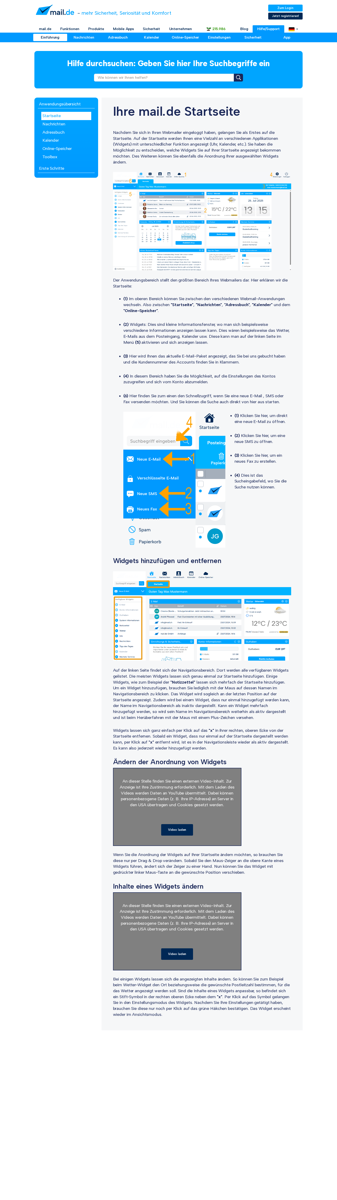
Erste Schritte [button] (51, 168)
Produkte (96, 29)
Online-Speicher (185, 37)
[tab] (66, 104)
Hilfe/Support (268, 29)
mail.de (45, 29)
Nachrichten (84, 37)
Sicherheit (151, 29)
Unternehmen (180, 29)
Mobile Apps (123, 29)
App (286, 37)
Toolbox (49, 156)
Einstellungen (219, 37)
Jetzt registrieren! (285, 16)
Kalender (151, 37)
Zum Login (285, 8)
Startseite (51, 115)
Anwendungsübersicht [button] (60, 104)
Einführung (50, 37)
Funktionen (69, 29)
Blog (244, 29)
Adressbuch (118, 37)
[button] (293, 29)
